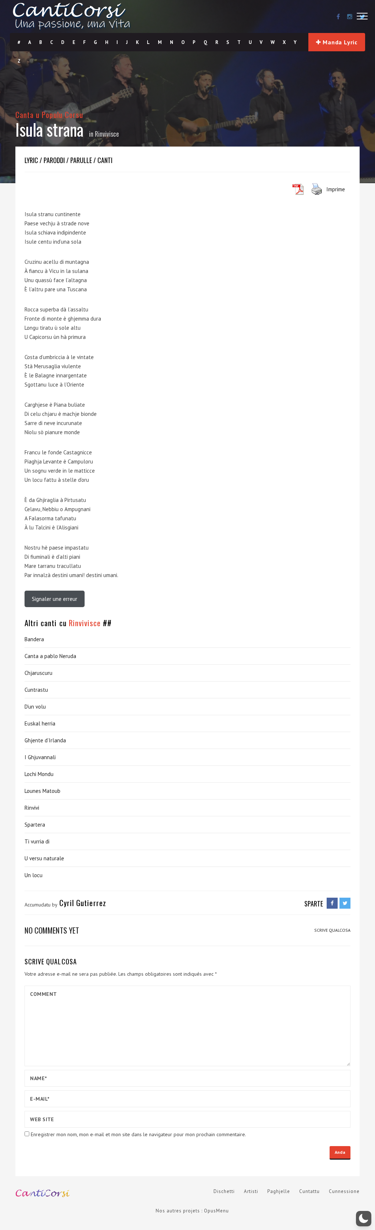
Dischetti (224, 1191)
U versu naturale (44, 858)
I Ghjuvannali (40, 757)
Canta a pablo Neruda (50, 656)
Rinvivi (32, 807)
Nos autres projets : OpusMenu (192, 1211)
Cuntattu (309, 1191)
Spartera (35, 824)
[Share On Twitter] (344, 903)
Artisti (251, 1191)
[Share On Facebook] (332, 903)
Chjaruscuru (38, 672)
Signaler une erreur (54, 598)
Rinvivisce (107, 133)
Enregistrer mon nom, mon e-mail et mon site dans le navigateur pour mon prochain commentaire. (138, 1134)
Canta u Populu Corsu (49, 114)
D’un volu (35, 706)
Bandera (34, 639)
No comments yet (52, 930)
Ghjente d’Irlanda (45, 740)
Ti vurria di (37, 841)
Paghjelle (278, 1191)
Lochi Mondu (39, 774)
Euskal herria (40, 723)
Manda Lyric (339, 42)
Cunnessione (344, 1191)
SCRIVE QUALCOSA (332, 930)
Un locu (33, 875)
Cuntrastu (36, 689)
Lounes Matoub (42, 790)
